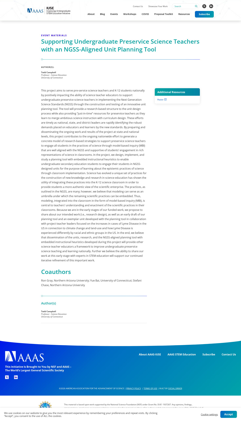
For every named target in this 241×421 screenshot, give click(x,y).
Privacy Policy (133, 388)
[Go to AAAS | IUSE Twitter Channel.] (204, 6)
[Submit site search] (196, 8)
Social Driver (175, 388)
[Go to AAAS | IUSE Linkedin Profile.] (211, 6)
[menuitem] (138, 6)
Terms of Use (150, 388)
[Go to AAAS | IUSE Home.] (52, 10)
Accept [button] (228, 414)
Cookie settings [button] (209, 414)
